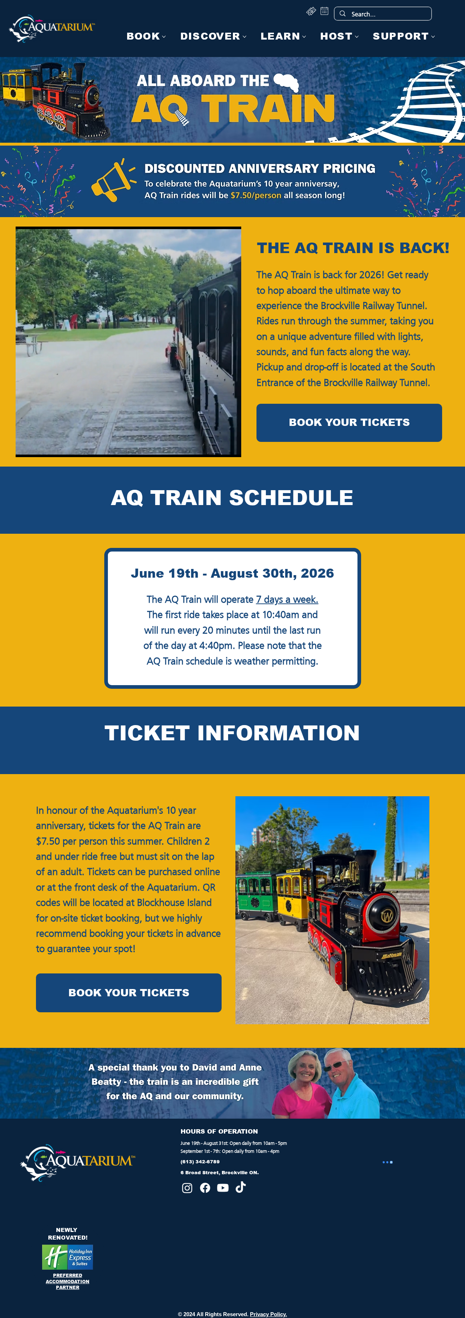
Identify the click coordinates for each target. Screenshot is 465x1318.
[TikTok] (240, 1188)
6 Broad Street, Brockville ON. (220, 1172)
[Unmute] (37, 447)
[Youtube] (223, 1188)
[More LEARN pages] (304, 36)
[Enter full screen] (231, 447)
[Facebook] (205, 1188)
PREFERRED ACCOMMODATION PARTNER (67, 1281)
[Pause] (25, 447)
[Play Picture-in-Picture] (219, 447)
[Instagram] (187, 1188)
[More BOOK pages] (164, 36)
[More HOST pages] (357, 36)
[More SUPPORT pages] (433, 36)
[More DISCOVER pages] (244, 36)
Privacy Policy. (268, 1314)
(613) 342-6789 (200, 1161)
